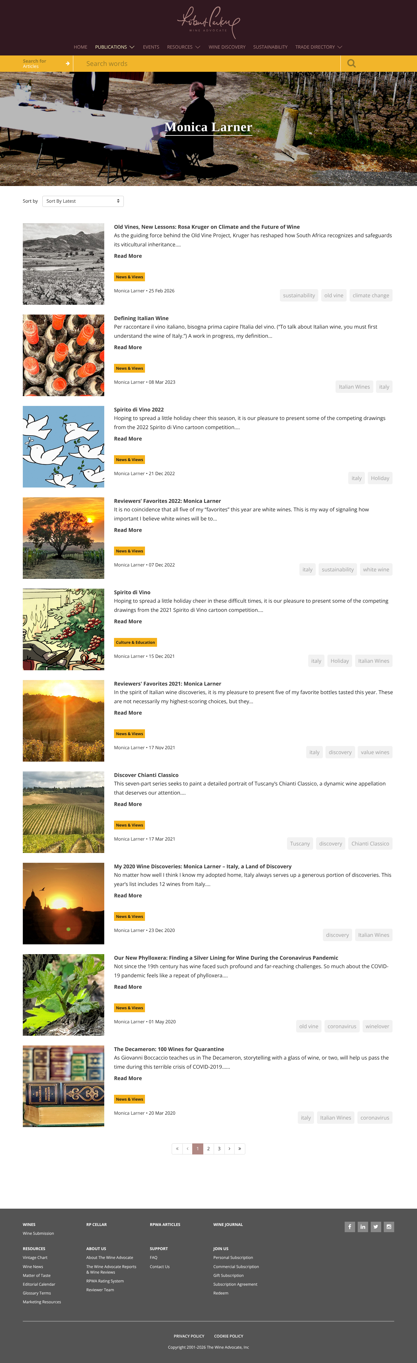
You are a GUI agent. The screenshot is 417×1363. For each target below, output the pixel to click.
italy (384, 386)
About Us (96, 1248)
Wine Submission (38, 1233)
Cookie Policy (228, 1336)
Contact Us (160, 1266)
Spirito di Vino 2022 (139, 409)
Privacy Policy (189, 1336)
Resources (180, 47)
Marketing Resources (42, 1302)
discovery (340, 752)
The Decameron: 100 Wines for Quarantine (169, 1049)
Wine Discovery (227, 47)
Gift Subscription (228, 1275)
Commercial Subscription (236, 1266)
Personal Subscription (233, 1257)
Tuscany (300, 843)
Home (81, 47)
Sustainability (270, 47)
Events (151, 47)
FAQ (153, 1257)
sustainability (299, 295)
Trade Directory (315, 47)
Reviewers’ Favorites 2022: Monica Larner (167, 500)
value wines (375, 752)
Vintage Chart (35, 1257)
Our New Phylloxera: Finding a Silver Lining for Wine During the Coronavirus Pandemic (226, 957)
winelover (377, 1026)
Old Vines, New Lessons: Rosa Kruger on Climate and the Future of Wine (207, 226)
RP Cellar (96, 1224)
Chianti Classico (370, 843)
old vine (333, 295)
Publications (111, 47)
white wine (376, 569)
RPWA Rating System (105, 1281)
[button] (83, 201)
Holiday (380, 478)
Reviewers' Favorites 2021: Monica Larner (167, 683)
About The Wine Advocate (109, 1257)
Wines (29, 1224)
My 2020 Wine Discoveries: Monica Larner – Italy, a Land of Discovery (203, 866)
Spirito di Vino (132, 592)
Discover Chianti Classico (146, 775)
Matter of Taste (36, 1275)
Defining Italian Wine (141, 318)
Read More (128, 255)
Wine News (33, 1266)
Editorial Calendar (39, 1284)
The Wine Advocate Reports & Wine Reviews (111, 1269)
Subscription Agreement (235, 1284)
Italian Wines (354, 386)
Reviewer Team (100, 1290)
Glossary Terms (37, 1293)
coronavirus (342, 1026)
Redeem (220, 1293)
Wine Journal (228, 1224)
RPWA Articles (165, 1224)
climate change (371, 295)
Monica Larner (130, 291)
